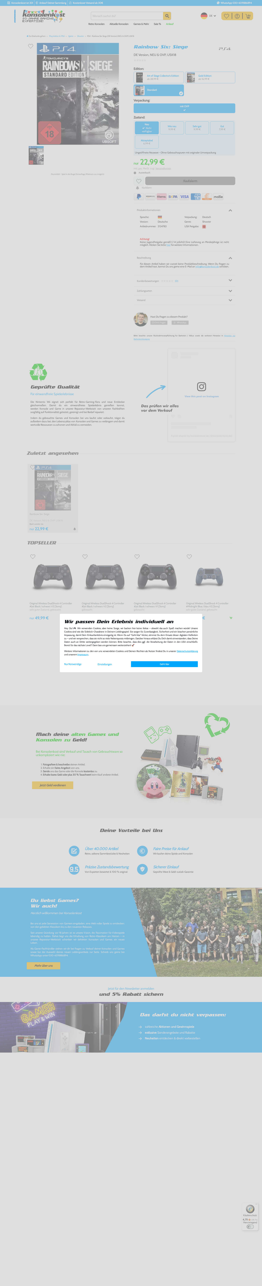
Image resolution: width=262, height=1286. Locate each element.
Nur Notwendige (72, 664)
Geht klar (164, 664)
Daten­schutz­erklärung (187, 651)
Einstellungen (105, 664)
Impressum (83, 654)
